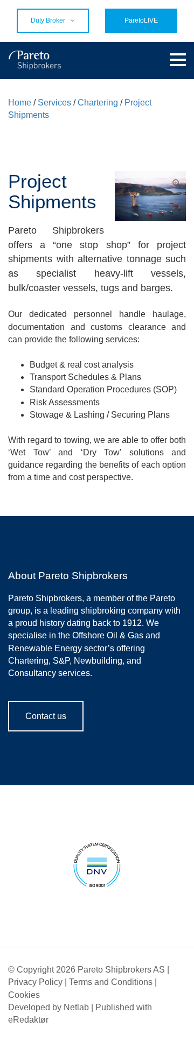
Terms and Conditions (111, 982)
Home (19, 102)
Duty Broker (48, 20)
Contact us (45, 716)
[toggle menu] (178, 60)
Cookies (24, 994)
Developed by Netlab (48, 1007)
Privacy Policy (35, 982)
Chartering (98, 102)
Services (54, 102)
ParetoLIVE (141, 20)
